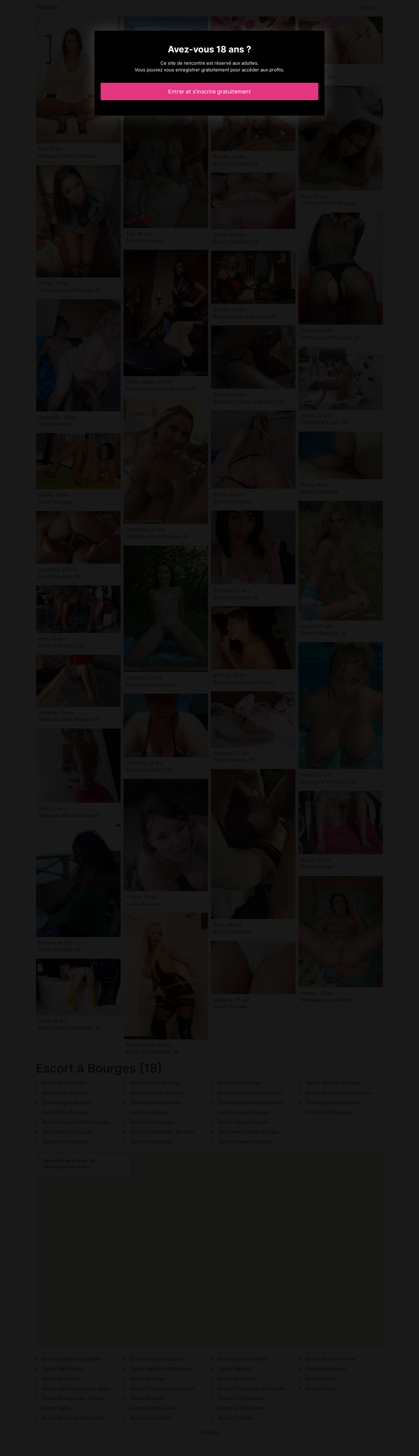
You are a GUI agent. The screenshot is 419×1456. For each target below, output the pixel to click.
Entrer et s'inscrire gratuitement (209, 91)
